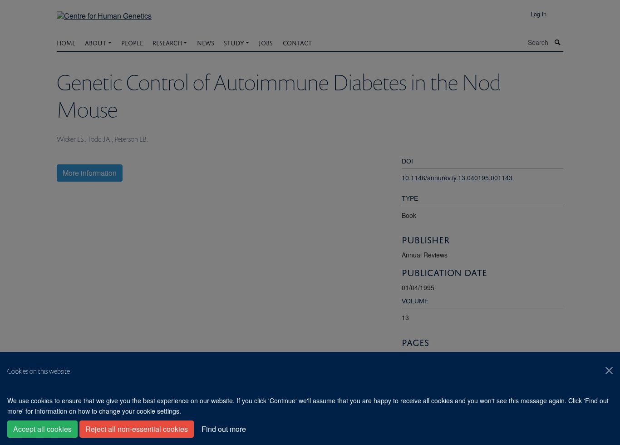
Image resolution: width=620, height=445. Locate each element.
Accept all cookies (42, 429)
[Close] (609, 370)
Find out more (224, 429)
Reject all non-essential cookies (136, 429)
